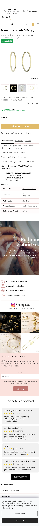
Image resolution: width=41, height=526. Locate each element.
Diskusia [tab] (28, 141)
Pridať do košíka (20, 126)
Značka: (12, 38)
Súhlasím (20, 521)
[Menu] (38, 24)
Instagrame (29, 308)
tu (12, 508)
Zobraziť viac (20, 477)
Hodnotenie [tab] (19, 141)
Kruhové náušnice (29, 189)
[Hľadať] (12, 24)
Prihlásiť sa (20, 388)
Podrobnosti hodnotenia (21, 35)
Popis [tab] (4, 141)
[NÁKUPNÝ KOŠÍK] (33, 24)
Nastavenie (20, 514)
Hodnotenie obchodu (20, 401)
